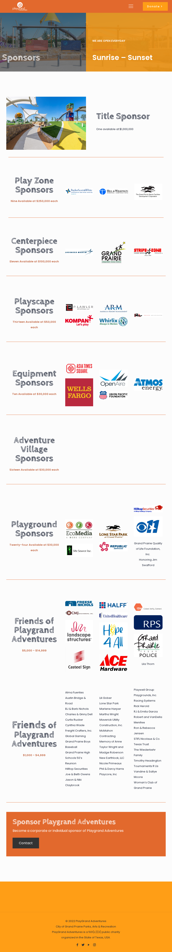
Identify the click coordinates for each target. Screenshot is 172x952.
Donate (153, 6)
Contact (26, 843)
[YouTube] (89, 945)
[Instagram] (94, 945)
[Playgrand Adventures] (20, 6)
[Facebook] (77, 945)
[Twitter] (83, 945)
